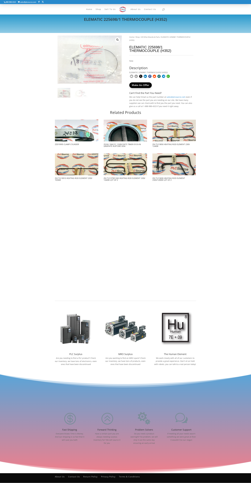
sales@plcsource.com (176, 97)
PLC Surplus (75, 354)
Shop (138, 37)
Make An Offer (140, 85)
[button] (117, 39)
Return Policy (90, 476)
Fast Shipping (69, 429)
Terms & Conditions (129, 476)
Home (131, 37)
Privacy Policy (108, 476)
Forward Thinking (106, 429)
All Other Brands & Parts (150, 37)
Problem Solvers (144, 429)
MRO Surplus (125, 354)
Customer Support (181, 429)
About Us (60, 476)
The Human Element (175, 354)
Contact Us (74, 476)
